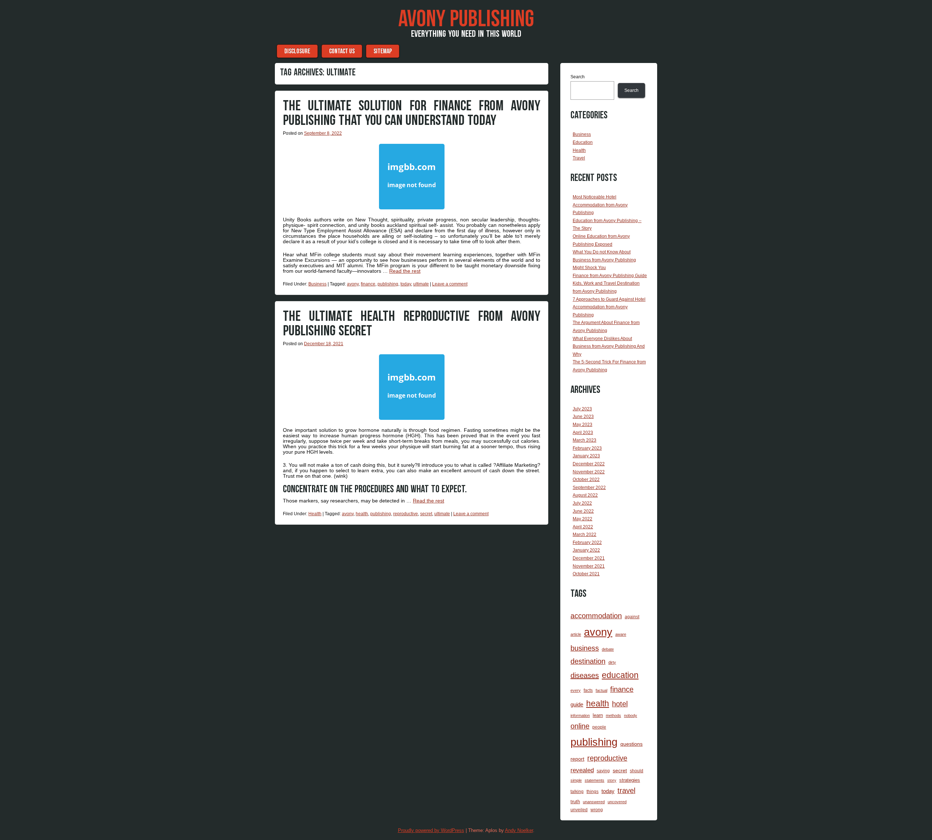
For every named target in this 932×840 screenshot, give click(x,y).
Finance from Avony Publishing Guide (610, 275)
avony (353, 284)
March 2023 (584, 440)
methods (613, 715)
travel (626, 790)
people (599, 727)
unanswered (594, 802)
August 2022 (585, 495)
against (632, 616)
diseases (584, 675)
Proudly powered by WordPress (431, 830)
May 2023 (582, 424)
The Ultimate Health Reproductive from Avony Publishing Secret (411, 324)
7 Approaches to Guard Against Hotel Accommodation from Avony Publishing (609, 307)
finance (368, 284)
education (620, 675)
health (362, 513)
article (575, 634)
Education (583, 142)
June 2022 (583, 511)
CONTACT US (342, 51)
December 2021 (589, 558)
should (636, 770)
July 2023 (582, 408)
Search (577, 76)
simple (576, 780)
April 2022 (583, 526)
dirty (612, 662)
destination (587, 661)
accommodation (596, 616)
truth (575, 801)
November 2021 (589, 566)
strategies (629, 780)
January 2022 (586, 550)
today (405, 284)
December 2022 (589, 463)
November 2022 (589, 471)
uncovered (617, 802)
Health (314, 513)
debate (608, 649)
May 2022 (582, 518)
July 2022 (582, 503)
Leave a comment (449, 284)
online (579, 726)
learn (598, 715)
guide (576, 704)
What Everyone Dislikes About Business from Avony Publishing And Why (609, 346)
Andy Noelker (519, 830)
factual (601, 690)
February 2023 (587, 448)
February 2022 (587, 542)
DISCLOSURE (297, 51)
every (575, 690)
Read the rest (404, 271)
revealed (582, 770)
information (580, 715)
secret (426, 513)
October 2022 (586, 479)
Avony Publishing (466, 19)
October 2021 (586, 573)
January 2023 (586, 455)
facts (588, 690)
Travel (579, 158)
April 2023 (583, 432)
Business (317, 284)
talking (577, 791)
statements (594, 780)
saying (603, 770)
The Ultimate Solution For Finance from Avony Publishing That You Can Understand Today (411, 113)
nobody (630, 715)
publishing (388, 284)
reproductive (405, 513)
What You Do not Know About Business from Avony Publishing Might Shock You (604, 259)
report (577, 759)
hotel (620, 704)
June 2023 (583, 416)
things (593, 791)
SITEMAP (383, 51)
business (584, 648)
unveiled (579, 809)
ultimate (421, 284)
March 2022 (584, 534)
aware (620, 634)
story (611, 780)
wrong (597, 809)
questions (631, 744)
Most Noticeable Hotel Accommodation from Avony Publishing (600, 204)
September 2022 (589, 487)
